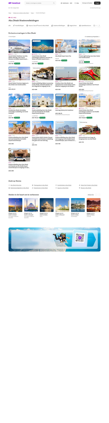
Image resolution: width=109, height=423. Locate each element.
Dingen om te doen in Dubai (13, 214)
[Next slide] (99, 25)
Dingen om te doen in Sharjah (28, 214)
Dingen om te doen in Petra (91, 214)
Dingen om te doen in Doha (44, 214)
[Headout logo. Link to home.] (14, 3)
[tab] (10, 25)
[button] (14, 8)
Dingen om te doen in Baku (75, 214)
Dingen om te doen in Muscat (59, 214)
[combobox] (40, 3)
